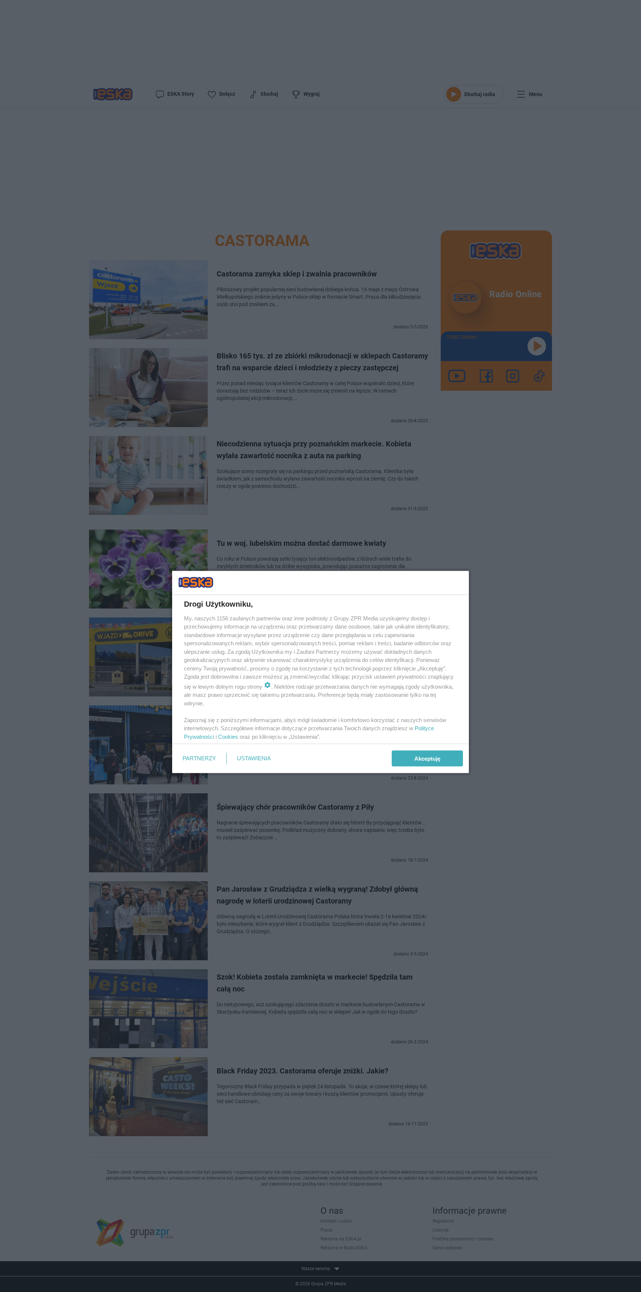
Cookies (228, 736)
